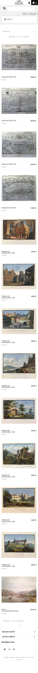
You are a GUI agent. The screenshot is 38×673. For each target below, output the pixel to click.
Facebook (4, 649)
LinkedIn (14, 649)
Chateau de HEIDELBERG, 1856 (8, 252)
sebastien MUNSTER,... (9, 77)
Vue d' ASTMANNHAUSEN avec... (11, 610)
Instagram (9, 649)
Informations (8, 642)
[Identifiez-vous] (29, 3)
